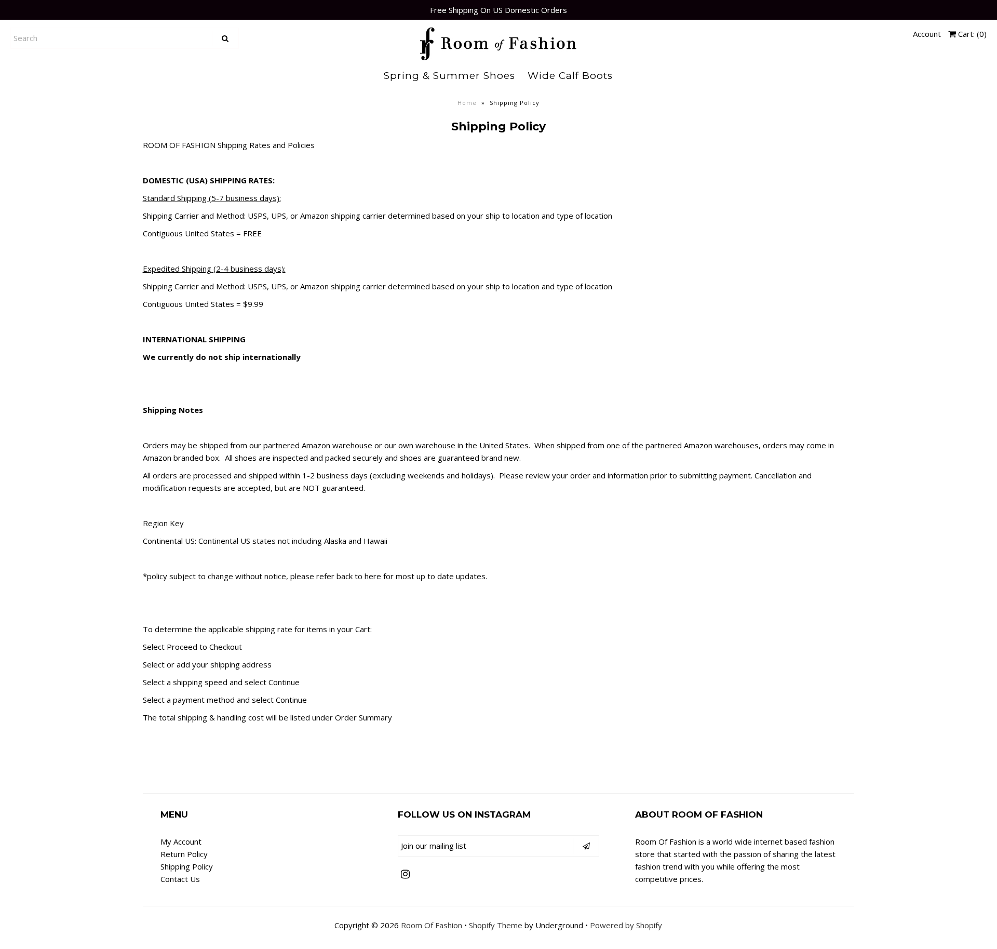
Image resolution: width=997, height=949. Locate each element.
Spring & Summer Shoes (449, 76)
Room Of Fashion (431, 925)
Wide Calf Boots (570, 76)
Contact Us (180, 879)
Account (927, 34)
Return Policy (184, 854)
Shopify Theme (495, 925)
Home (467, 102)
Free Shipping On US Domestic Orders (498, 10)
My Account (180, 841)
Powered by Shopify (626, 925)
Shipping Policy (186, 866)
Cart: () (971, 34)
